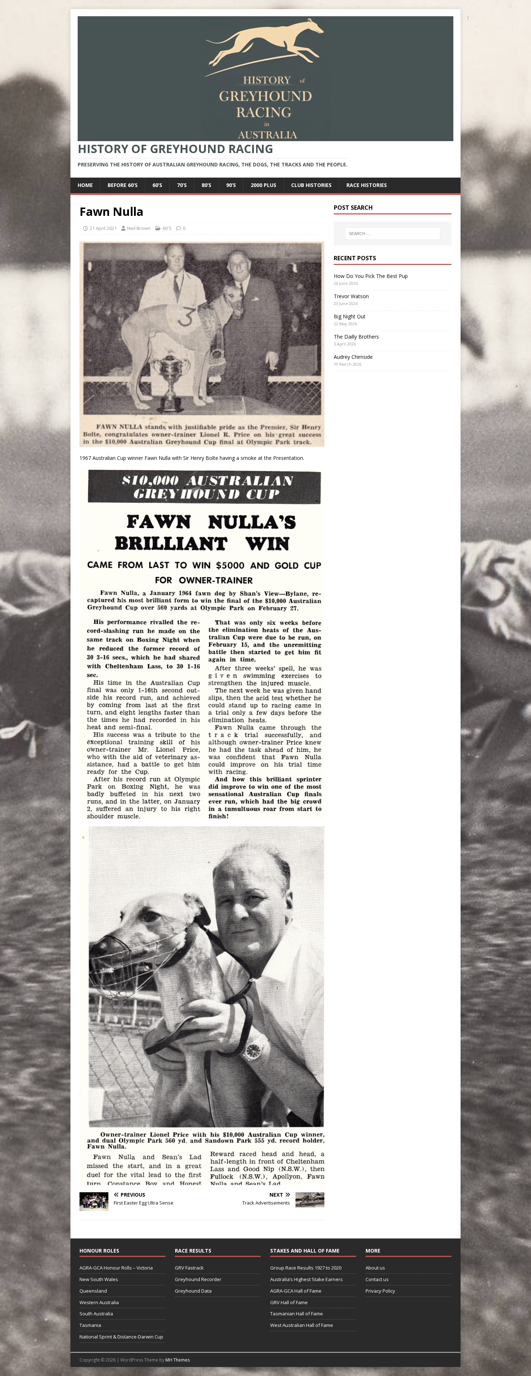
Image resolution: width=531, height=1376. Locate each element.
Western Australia (99, 1302)
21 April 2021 (103, 228)
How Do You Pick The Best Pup (371, 276)
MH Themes (177, 1360)
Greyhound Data (193, 1291)
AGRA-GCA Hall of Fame (295, 1291)
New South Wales (98, 1279)
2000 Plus (263, 185)
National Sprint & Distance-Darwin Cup (121, 1336)
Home (85, 185)
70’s (182, 185)
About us (375, 1267)
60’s (157, 185)
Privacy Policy (380, 1291)
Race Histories (366, 185)
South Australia (96, 1313)
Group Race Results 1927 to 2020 (305, 1267)
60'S (167, 228)
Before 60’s (123, 185)
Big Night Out (350, 316)
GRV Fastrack (189, 1267)
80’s (206, 185)
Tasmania (90, 1325)
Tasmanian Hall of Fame (296, 1313)
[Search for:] (393, 233)
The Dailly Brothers (356, 336)
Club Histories (311, 185)
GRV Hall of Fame (289, 1302)
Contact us (377, 1279)
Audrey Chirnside (353, 356)
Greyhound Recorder (198, 1279)
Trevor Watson (351, 296)
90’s (231, 185)
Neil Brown (139, 228)
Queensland (93, 1291)
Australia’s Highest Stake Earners (306, 1279)
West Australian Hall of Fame (301, 1325)
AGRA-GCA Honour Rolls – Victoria (116, 1267)
